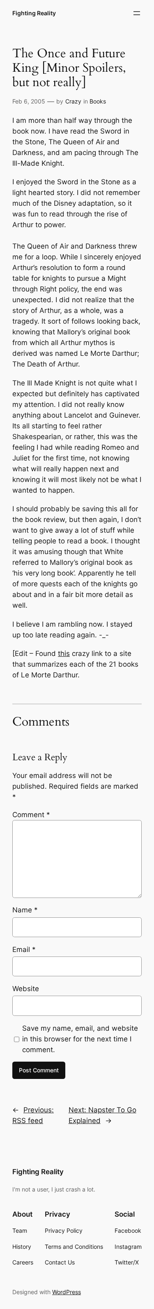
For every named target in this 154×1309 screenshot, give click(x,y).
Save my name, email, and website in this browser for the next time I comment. (80, 1039)
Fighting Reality (34, 12)
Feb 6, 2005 (28, 101)
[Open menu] (137, 13)
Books (98, 101)
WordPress (66, 1291)
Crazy (73, 101)
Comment (31, 815)
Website (25, 989)
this (64, 653)
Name (25, 910)
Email (24, 949)
